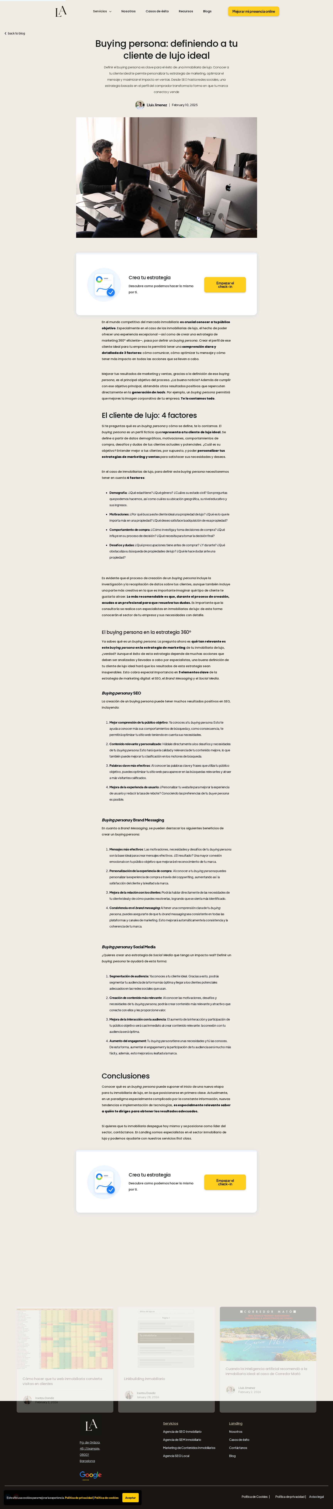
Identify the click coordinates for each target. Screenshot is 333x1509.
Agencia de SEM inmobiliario (182, 1439)
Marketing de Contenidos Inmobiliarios (189, 1447)
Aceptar (130, 1497)
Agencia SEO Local (176, 1455)
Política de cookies (106, 1497)
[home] (60, 11)
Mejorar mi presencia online (253, 11)
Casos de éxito (157, 11)
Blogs (207, 11)
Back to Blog (15, 33)
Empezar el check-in (225, 285)
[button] (102, 11)
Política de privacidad (79, 1497)
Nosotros (128, 11)
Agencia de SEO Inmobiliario (182, 1431)
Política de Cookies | (256, 1497)
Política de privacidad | (290, 1497)
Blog (232, 1455)
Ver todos (315, 1271)
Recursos (186, 11)
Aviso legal (316, 1497)
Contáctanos (238, 1447)
